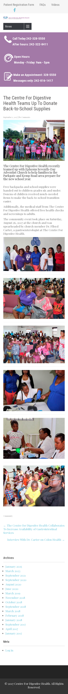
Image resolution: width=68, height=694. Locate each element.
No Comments (24, 117)
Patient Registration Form (19, 4)
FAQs (43, 4)
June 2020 (11, 589)
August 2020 (13, 584)
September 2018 (15, 606)
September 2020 (15, 580)
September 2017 (15, 624)
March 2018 (12, 611)
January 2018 (13, 620)
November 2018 (15, 597)
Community (8, 516)
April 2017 (11, 629)
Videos (55, 4)
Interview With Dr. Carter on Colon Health (36, 539)
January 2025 (13, 566)
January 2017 (13, 633)
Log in (9, 650)
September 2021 (15, 575)
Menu (8, 26)
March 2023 (12, 571)
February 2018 (14, 615)
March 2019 (12, 593)
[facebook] (14, 10)
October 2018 (13, 602)
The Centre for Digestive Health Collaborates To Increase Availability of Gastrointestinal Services (34, 529)
